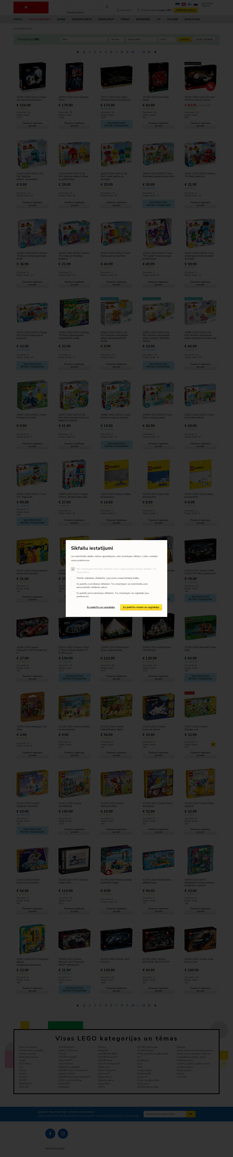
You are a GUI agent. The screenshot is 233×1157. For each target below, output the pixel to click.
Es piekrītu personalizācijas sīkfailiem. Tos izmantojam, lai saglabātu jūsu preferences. (113, 595)
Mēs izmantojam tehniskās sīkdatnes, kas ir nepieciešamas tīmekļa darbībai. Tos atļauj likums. (116, 570)
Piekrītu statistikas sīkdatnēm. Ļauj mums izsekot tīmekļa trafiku (108, 578)
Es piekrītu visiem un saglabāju (141, 607)
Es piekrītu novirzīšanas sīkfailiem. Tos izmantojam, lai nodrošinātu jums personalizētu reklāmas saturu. (112, 585)
